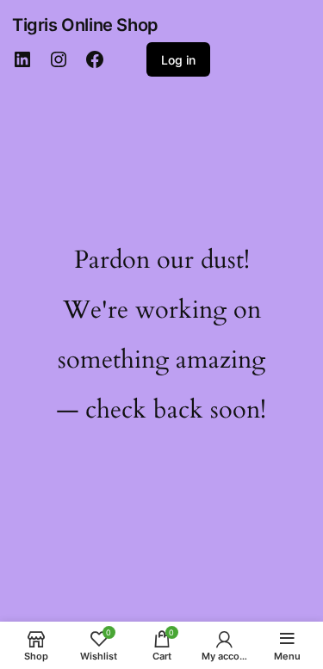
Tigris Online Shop (85, 25)
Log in (178, 60)
